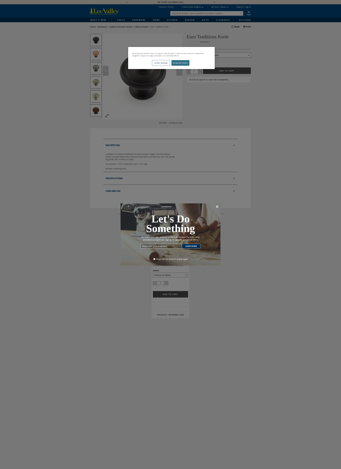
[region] (171, 58)
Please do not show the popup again (172, 259)
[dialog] (170, 234)
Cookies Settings (161, 63)
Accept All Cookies (180, 63)
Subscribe (191, 246)
